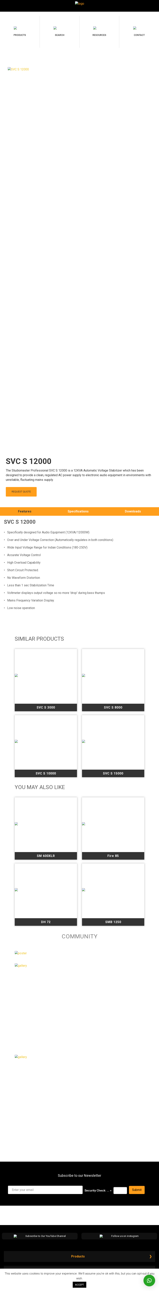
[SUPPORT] (21, 965)
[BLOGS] (21, 1057)
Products (78, 1256)
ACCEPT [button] (79, 1284)
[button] (149, 1280)
